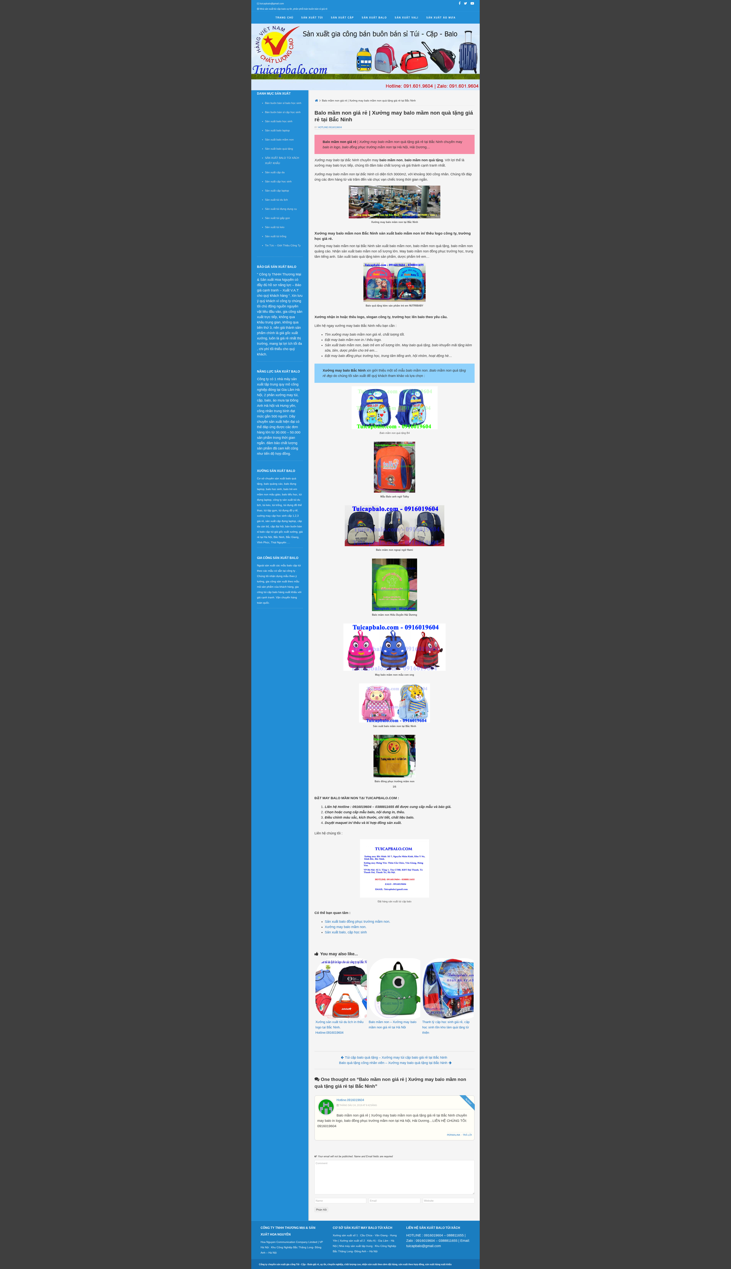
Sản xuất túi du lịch (276, 199)
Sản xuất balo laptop (277, 130)
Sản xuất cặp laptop (277, 190)
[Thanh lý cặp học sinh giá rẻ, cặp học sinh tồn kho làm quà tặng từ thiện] (448, 988)
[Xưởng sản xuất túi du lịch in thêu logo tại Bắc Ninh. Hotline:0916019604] (341, 988)
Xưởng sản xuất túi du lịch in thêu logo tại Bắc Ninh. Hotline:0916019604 (339, 1027)
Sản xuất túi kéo (274, 227)
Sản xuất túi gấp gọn (277, 217)
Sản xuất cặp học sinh (278, 181)
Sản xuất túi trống (275, 236)
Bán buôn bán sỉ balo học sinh (283, 103)
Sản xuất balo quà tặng (279, 148)
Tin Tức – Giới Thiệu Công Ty (283, 245)
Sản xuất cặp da (275, 172)
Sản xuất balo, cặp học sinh (346, 932)
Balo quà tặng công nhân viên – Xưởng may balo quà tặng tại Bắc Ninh (393, 1063)
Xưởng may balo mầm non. (345, 927)
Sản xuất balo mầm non (279, 139)
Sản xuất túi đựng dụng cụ (281, 208)
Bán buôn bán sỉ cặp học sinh (283, 112)
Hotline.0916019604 (330, 127)
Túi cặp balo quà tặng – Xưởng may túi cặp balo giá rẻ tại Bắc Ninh (396, 1057)
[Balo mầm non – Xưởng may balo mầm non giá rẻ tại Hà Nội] (394, 988)
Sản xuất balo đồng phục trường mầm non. (357, 921)
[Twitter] (465, 3)
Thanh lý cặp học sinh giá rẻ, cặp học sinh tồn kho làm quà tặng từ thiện (445, 1027)
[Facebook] (459, 3)
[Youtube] (472, 3)
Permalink (453, 1135)
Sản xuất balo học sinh (278, 121)
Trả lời (467, 1135)
